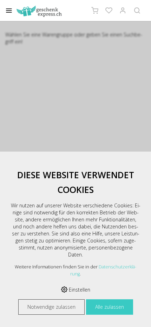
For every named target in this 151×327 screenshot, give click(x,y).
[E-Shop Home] (39, 11)
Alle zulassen (109, 306)
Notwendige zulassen (51, 306)
